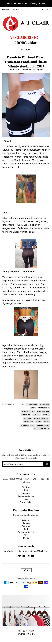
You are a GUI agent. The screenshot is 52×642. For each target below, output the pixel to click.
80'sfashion (44, 404)
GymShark (26, 415)
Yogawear (44, 429)
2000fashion (32, 404)
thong (38, 422)
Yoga (36, 429)
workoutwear (43, 425)
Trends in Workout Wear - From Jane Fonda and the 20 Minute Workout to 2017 (26, 61)
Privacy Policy (26, 502)
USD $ (14, 9)
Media (26, 538)
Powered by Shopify (26, 634)
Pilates (46, 415)
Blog (26, 535)
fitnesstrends (43, 411)
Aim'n (33, 408)
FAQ (26, 490)
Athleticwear (43, 408)
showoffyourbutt (41, 418)
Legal (26, 499)
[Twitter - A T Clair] (19, 555)
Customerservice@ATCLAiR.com (33, 551)
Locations (26, 493)
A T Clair (30, 631)
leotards (36, 415)
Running (27, 418)
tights (46, 422)
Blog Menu (25, 50)
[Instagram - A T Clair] (28, 555)
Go (47, 464)
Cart (46, 9)
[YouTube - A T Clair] (32, 555)
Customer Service (26, 496)
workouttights (27, 425)
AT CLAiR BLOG (23, 37)
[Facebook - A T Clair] (23, 555)
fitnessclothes (28, 411)
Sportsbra (28, 422)
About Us (26, 487)
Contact (26, 523)
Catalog (25, 520)
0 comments (8, 404)
